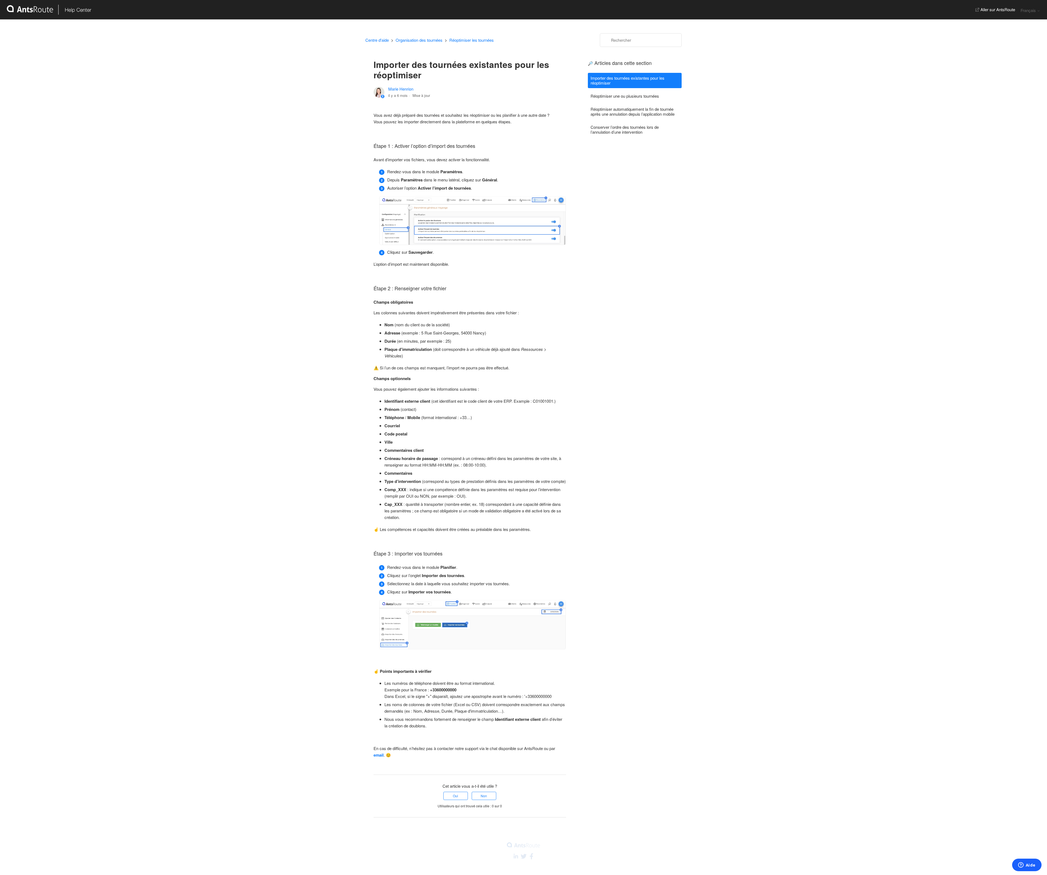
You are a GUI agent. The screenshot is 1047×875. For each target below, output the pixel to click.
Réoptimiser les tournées (471, 40)
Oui (455, 795)
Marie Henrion (400, 89)
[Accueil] (45, 10)
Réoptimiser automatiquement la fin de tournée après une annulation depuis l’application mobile (633, 111)
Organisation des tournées (419, 40)
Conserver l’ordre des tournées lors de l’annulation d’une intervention (625, 129)
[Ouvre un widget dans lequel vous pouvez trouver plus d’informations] (1027, 865)
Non (484, 795)
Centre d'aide (377, 40)
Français (1029, 10)
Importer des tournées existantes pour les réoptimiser (627, 80)
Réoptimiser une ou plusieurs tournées (625, 96)
